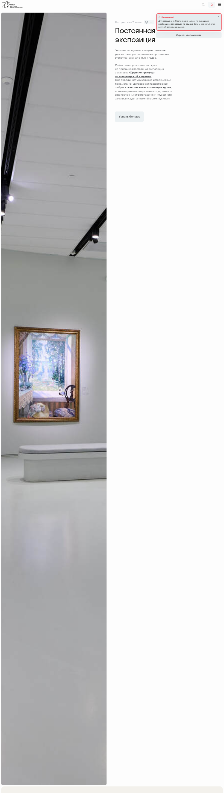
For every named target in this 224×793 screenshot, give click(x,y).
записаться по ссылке (182, 24)
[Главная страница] (12, 4)
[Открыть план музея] (149, 22)
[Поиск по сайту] (203, 5)
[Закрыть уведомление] (218, 17)
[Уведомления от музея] (211, 5)
